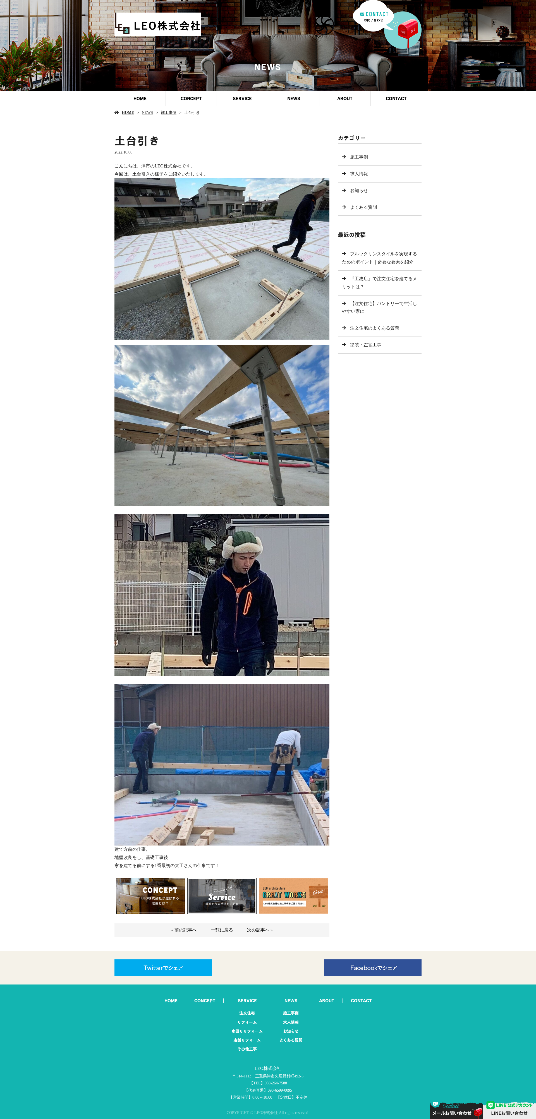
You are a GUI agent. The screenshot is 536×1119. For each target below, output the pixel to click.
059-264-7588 (276, 1083)
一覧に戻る (222, 930)
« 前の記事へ (184, 930)
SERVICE (242, 98)
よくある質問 (363, 207)
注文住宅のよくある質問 (374, 328)
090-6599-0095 (280, 1090)
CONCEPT (191, 98)
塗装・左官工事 (365, 344)
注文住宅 (247, 1013)
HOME (140, 98)
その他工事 (247, 1049)
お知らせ (359, 190)
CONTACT (396, 98)
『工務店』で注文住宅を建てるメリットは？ (379, 282)
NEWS (293, 98)
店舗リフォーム (247, 1040)
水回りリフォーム (247, 1031)
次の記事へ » (260, 930)
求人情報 (359, 173)
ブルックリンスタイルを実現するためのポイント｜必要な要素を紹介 (379, 257)
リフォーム (247, 1022)
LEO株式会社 (268, 1068)
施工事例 (168, 113)
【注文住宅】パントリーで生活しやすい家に (379, 307)
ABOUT (344, 98)
